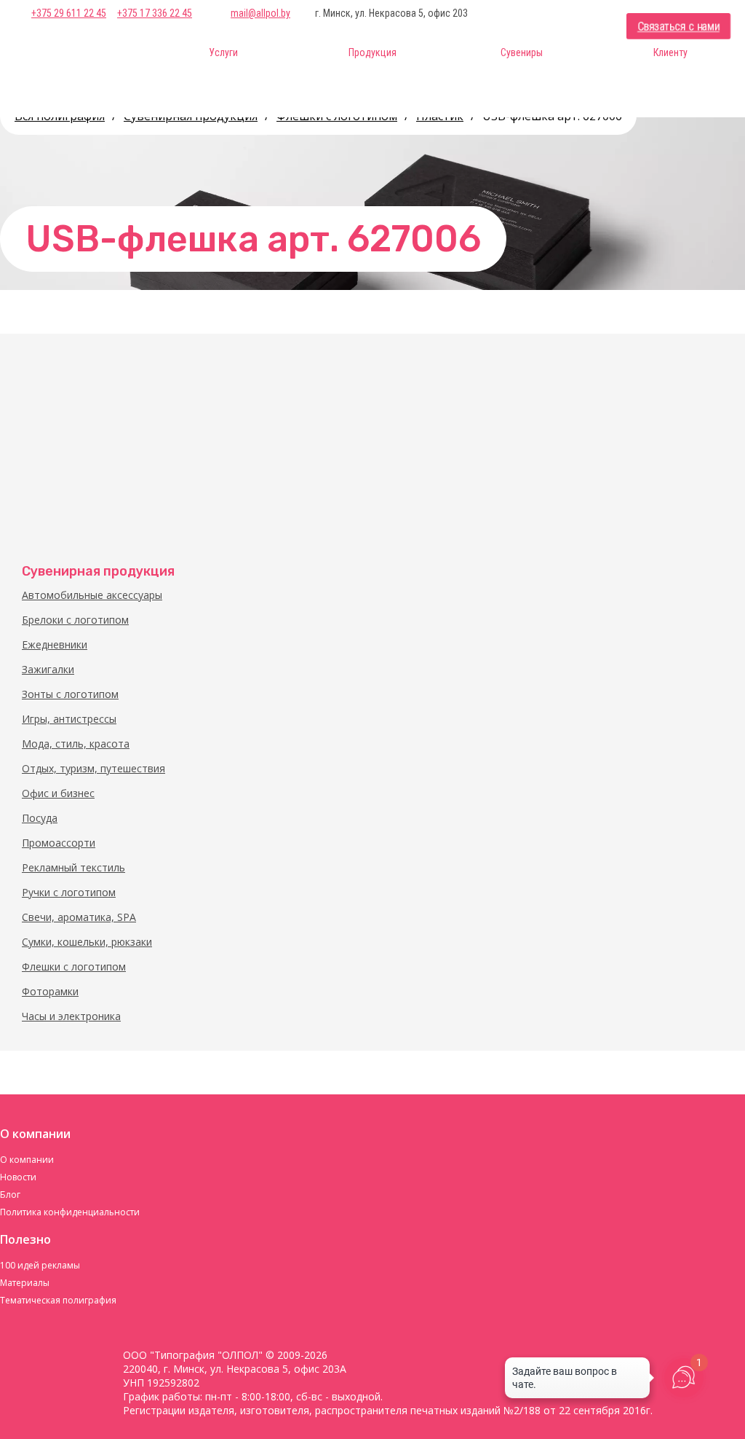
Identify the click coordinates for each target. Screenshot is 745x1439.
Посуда (39, 818)
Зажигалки (48, 669)
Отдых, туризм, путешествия (93, 768)
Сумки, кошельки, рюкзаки (87, 942)
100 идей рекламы (40, 1265)
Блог (10, 1194)
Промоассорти (58, 843)
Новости (18, 1177)
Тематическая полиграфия (58, 1300)
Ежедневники (54, 644)
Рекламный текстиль (73, 867)
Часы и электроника (71, 1016)
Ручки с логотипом (69, 892)
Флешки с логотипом (74, 966)
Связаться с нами (678, 27)
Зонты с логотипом (70, 694)
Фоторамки (50, 991)
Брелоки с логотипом (75, 620)
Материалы (24, 1283)
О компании (27, 1159)
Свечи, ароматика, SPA (79, 917)
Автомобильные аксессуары (92, 595)
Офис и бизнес (58, 793)
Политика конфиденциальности (70, 1212)
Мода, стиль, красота (76, 743)
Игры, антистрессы (69, 719)
